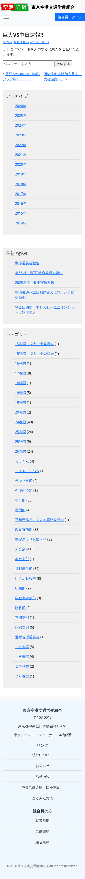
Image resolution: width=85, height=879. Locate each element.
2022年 (20, 144)
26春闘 (20, 451)
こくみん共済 (42, 798)
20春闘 (20, 412)
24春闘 (20, 422)
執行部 (20, 500)
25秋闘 (20, 441)
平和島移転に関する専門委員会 (39, 519)
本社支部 (22, 558)
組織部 (20, 588)
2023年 (20, 135)
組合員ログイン (70, 17)
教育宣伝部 (23, 529)
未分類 (20, 549)
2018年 (20, 184)
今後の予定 (23, 490)
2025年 (20, 115)
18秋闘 (20, 383)
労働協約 (42, 831)
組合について (42, 754)
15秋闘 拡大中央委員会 (34, 353)
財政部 (20, 607)
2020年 (20, 164)
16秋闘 (20, 363)
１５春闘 (22, 646)
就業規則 (42, 820)
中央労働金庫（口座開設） (42, 787)
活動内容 (42, 776)
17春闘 (20, 373)
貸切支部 (22, 617)
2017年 (20, 193)
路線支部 (22, 627)
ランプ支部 (23, 480)
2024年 (20, 125)
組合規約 (42, 842)
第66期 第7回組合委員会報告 (39, 272)
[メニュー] (6, 17)
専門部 (7, 42)
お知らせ (42, 765)
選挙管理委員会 (27, 637)
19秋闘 (20, 402)
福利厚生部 (21, 42)
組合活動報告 (25, 578)
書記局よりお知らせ (30, 539)
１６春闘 (22, 656)
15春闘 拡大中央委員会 (34, 343)
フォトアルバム (27, 470)
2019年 (20, 174)
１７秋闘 (22, 666)
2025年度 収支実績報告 (34, 282)
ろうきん (22, 461)
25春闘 (20, 431)
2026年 (20, 105)
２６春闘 (22, 676)
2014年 (20, 223)
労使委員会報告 (27, 263)
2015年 (20, 213)
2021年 (20, 154)
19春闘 (20, 392)
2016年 (20, 203)
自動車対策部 (25, 598)
